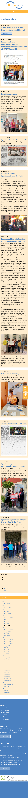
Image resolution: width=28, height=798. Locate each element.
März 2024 (7, 612)
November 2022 (8, 630)
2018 (3, 682)
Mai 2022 (6, 634)
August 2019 (7, 670)
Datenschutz (6, 712)
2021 (3, 638)
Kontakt (5, 714)
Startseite (5, 708)
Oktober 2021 (8, 642)
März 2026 (7, 603)
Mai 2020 (6, 660)
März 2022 (7, 636)
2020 (3, 656)
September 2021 (8, 644)
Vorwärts (6, 588)
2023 (3, 616)
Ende (5, 590)
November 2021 (8, 640)
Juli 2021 (6, 648)
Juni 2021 (6, 650)
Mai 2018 (6, 686)
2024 (3, 609)
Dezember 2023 (8, 618)
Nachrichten (6, 717)
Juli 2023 (6, 620)
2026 (3, 601)
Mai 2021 (6, 652)
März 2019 (7, 676)
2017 (3, 688)
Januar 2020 (7, 664)
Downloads (6, 719)
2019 (3, 666)
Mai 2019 (6, 672)
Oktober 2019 (8, 668)
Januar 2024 (7, 614)
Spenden (5, 736)
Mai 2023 (6, 624)
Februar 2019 (7, 678)
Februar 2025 (7, 607)
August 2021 (7, 646)
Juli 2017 (6, 690)
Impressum (6, 710)
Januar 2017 (7, 692)
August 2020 (7, 658)
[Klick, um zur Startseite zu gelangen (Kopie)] (14, 8)
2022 (3, 628)
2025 (3, 605)
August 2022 (7, 632)
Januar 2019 (7, 680)
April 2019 (7, 674)
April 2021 (7, 654)
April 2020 (7, 662)
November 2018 (8, 684)
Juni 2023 (6, 622)
